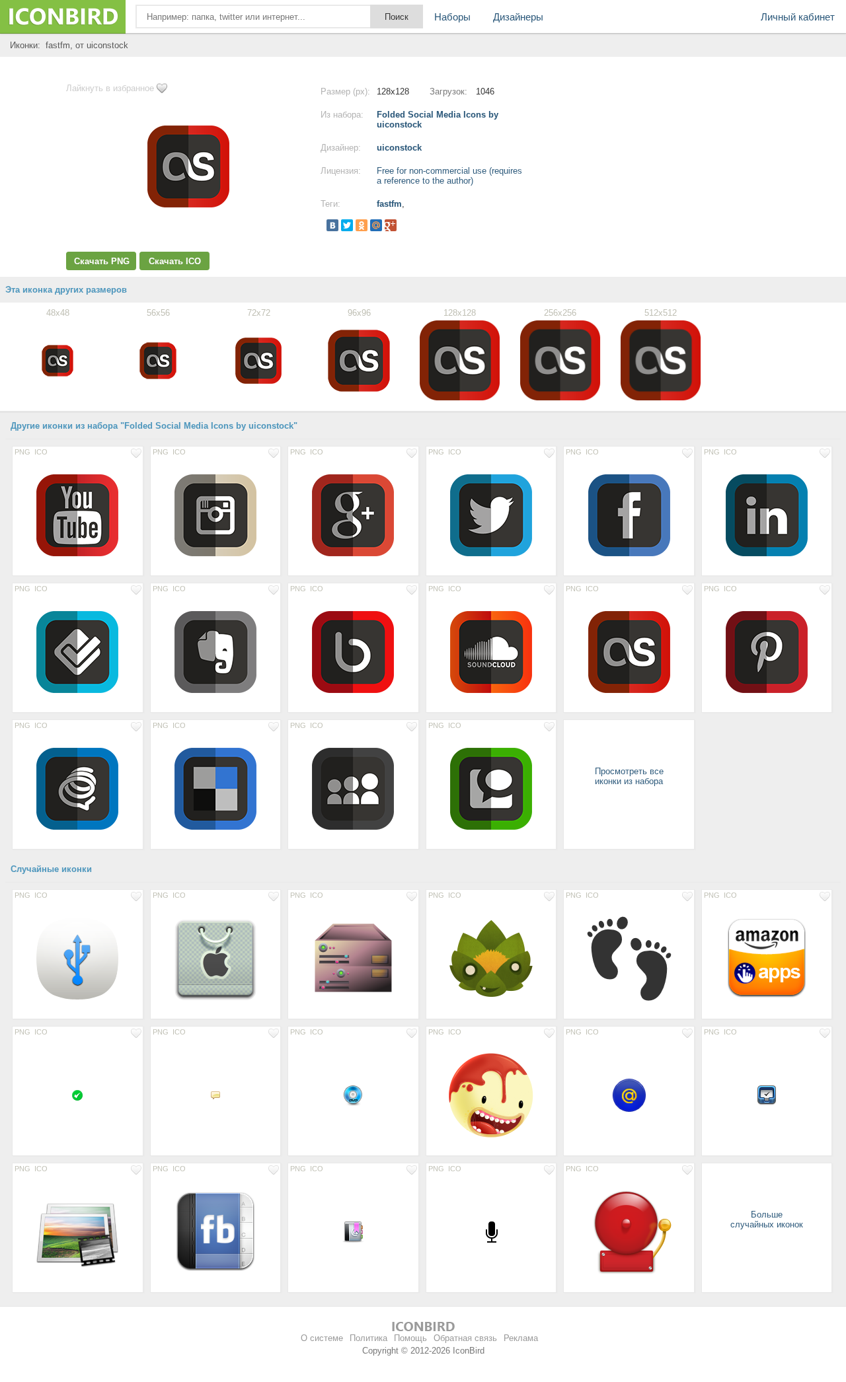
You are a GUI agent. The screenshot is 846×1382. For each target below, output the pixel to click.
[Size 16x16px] (78, 1094)
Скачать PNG (102, 261)
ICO (41, 452)
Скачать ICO (175, 261)
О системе (322, 1338)
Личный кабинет (798, 16)
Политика (368, 1338)
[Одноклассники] (361, 225)
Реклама (521, 1338)
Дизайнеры (518, 16)
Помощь (410, 1338)
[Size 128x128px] (78, 514)
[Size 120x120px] (767, 957)
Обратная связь (465, 1338)
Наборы (452, 16)
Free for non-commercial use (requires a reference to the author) (449, 176)
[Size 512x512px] (491, 957)
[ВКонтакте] (332, 225)
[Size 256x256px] (216, 957)
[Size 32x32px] (353, 1094)
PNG (22, 452)
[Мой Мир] (376, 225)
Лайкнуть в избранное (110, 88)
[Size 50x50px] (629, 1094)
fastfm (389, 204)
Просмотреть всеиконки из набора (629, 776)
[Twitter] (347, 225)
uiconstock (399, 148)
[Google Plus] (391, 225)
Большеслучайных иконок (766, 1219)
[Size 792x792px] (353, 957)
